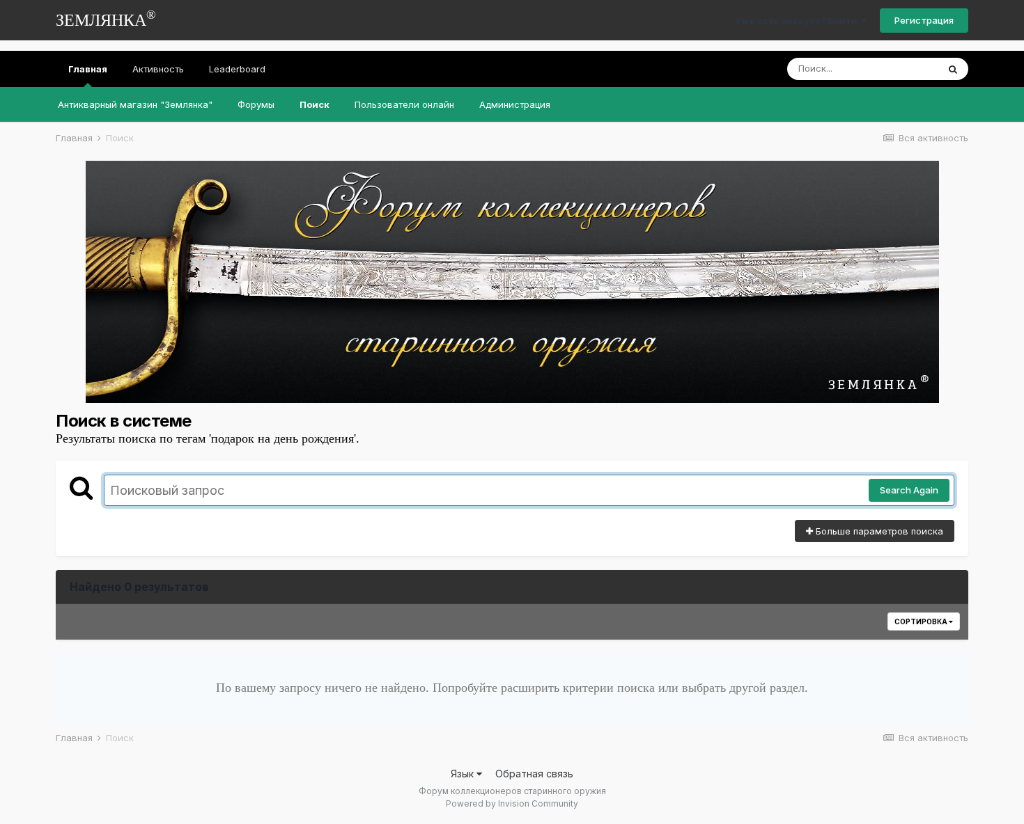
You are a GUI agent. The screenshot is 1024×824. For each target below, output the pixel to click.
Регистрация (924, 20)
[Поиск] (953, 69)
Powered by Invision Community (512, 803)
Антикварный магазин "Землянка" (135, 104)
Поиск (314, 104)
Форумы (256, 104)
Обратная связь (534, 773)
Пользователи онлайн (404, 104)
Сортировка (921, 621)
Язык (463, 773)
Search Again (909, 490)
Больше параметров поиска (878, 531)
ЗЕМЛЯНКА (106, 18)
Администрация (514, 104)
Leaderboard (237, 68)
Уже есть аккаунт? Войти (798, 20)
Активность (158, 68)
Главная (87, 68)
